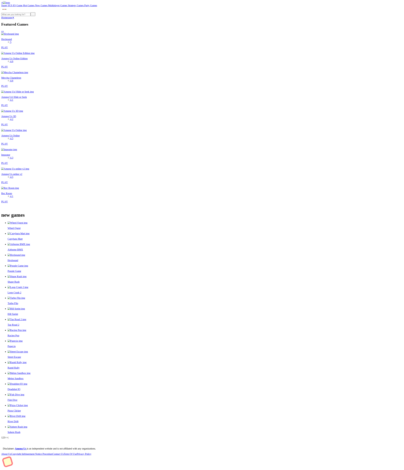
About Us (6, 454)
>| (7, 437)
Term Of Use (70, 454)
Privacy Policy (84, 454)
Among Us (21, 448)
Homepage (6, 17)
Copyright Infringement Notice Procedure (32, 454)
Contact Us (58, 454)
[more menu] (4, 10)
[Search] (32, 14)
